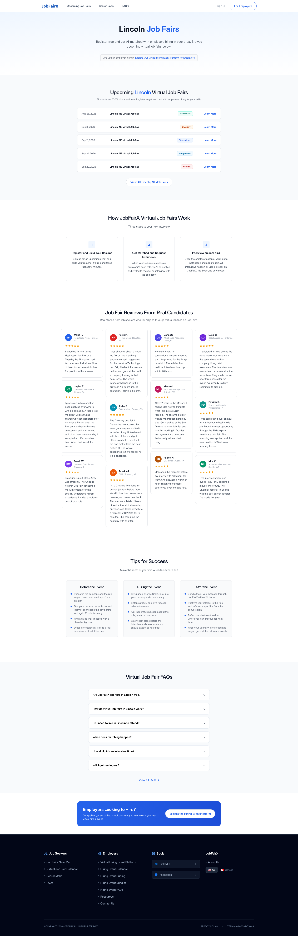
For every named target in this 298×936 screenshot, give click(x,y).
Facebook (166, 874)
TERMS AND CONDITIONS (240, 926)
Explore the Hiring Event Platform (190, 813)
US (214, 869)
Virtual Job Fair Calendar (62, 869)
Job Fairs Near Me (58, 862)
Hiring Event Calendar (114, 869)
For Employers (243, 6)
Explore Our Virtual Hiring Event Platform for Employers (165, 57)
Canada (229, 869)
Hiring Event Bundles (113, 882)
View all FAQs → (149, 780)
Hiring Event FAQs (111, 889)
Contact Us (107, 903)
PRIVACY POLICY (209, 926)
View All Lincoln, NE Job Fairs (149, 182)
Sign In (221, 6)
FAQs (50, 882)
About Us (213, 862)
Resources (107, 896)
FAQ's (125, 6)
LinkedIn (165, 864)
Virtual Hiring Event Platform (118, 862)
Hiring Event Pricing (112, 876)
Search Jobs (106, 6)
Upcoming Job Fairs (79, 6)
